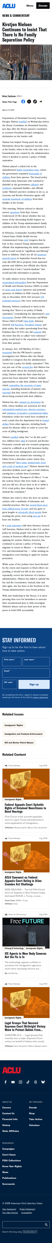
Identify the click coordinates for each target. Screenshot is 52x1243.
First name (9, 659)
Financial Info (9, 1119)
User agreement (9, 1209)
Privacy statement (27, 1209)
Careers (6, 1107)
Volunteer (34, 1125)
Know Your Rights (12, 1166)
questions (15, 212)
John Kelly (28, 321)
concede (37, 331)
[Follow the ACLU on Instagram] (20, 1082)
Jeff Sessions (17, 324)
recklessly (7, 188)
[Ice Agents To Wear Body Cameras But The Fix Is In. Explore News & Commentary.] (26, 944)
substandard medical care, (15, 409)
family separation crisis (27, 169)
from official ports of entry (15, 508)
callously (34, 184)
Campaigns (8, 1148)
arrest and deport (13, 289)
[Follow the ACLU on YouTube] (13, 1082)
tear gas (37, 515)
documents (7, 317)
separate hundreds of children (17, 199)
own (47, 313)
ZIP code (8, 682)
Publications (9, 1178)
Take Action (35, 1119)
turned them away (39, 505)
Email (6, 671)
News (5, 1172)
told (26, 240)
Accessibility (26, 1213)
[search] (46, 1224)
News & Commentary (15, 16)
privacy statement (40, 697)
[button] (35, 102)
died (23, 440)
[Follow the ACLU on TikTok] (28, 1082)
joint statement (14, 525)
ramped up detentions (30, 402)
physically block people (29, 512)
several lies (27, 367)
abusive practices (36, 409)
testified (23, 121)
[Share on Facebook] (23, 102)
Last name (29, 659)
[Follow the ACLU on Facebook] (5, 1082)
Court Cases (9, 1154)
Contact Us (8, 1113)
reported (6, 392)
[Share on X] (29, 102)
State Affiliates (10, 1131)
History (6, 1125)
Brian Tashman (9, 96)
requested (7, 352)
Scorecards (8, 1184)
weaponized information (14, 282)
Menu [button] (29, 5)
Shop (32, 1113)
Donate (43, 5)
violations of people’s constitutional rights (27, 413)
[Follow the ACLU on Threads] (35, 1082)
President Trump (33, 324)
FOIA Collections (11, 1160)
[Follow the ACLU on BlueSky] (43, 1082)
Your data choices (10, 1213)
